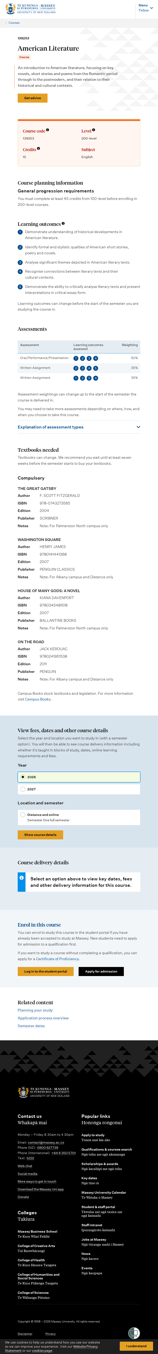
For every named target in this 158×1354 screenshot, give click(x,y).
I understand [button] (136, 1346)
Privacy (50, 1334)
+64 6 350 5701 (63, 1153)
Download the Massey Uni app (41, 1189)
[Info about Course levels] (93, 130)
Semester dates (31, 1026)
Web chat (25, 1166)
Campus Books (38, 699)
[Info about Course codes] (47, 130)
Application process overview (43, 1018)
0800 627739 (47, 1148)
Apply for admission (101, 971)
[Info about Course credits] (38, 148)
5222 (30, 1158)
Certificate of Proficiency (57, 959)
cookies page (42, 1351)
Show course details (40, 835)
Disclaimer (25, 1334)
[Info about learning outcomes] (63, 224)
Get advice (32, 98)
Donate (23, 1197)
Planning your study (35, 1010)
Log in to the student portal (45, 971)
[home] (30, 8)
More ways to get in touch (37, 1181)
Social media (27, 1174)
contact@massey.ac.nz (46, 1142)
